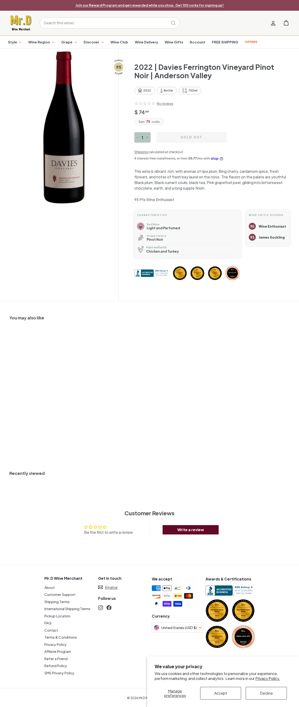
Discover (92, 42)
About (49, 587)
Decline (266, 693)
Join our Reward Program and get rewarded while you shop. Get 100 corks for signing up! (149, 5)
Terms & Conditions (60, 637)
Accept (220, 693)
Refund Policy (55, 665)
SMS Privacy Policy (59, 673)
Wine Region (39, 42)
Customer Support (59, 594)
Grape (67, 42)
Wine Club (119, 42)
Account (197, 42)
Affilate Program (57, 651)
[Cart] (286, 23)
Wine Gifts (174, 42)
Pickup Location (57, 616)
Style (13, 42)
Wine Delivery (146, 42)
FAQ (47, 623)
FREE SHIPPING (225, 42)
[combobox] (110, 22)
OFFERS (251, 42)
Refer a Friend (56, 658)
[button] (144, 103)
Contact (51, 630)
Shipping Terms (57, 601)
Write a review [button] (190, 529)
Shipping (141, 152)
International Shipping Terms (67, 608)
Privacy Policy (55, 644)
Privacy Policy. (267, 678)
